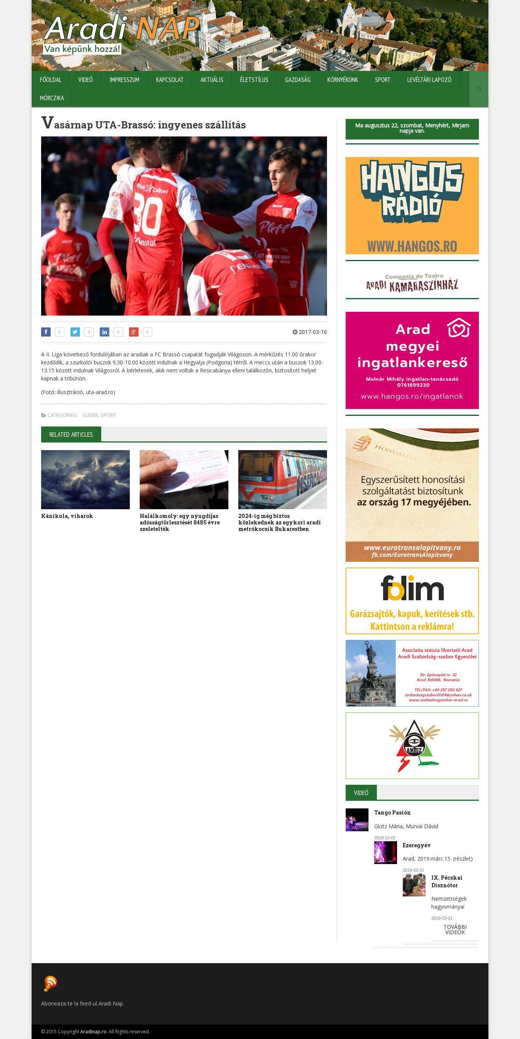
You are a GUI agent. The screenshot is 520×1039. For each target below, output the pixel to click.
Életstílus (254, 79)
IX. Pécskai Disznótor (447, 881)
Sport (383, 79)
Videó (85, 79)
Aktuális (212, 79)
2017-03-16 (312, 331)
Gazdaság (298, 79)
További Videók (455, 929)
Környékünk (342, 79)
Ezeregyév (417, 845)
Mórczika (52, 98)
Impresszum (124, 79)
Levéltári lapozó (429, 79)
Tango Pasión (392, 812)
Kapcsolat (170, 79)
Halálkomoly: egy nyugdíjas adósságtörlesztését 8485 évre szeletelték (180, 522)
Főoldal (51, 79)
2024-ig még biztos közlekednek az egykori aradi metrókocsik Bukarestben (279, 522)
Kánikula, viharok (67, 516)
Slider (90, 415)
